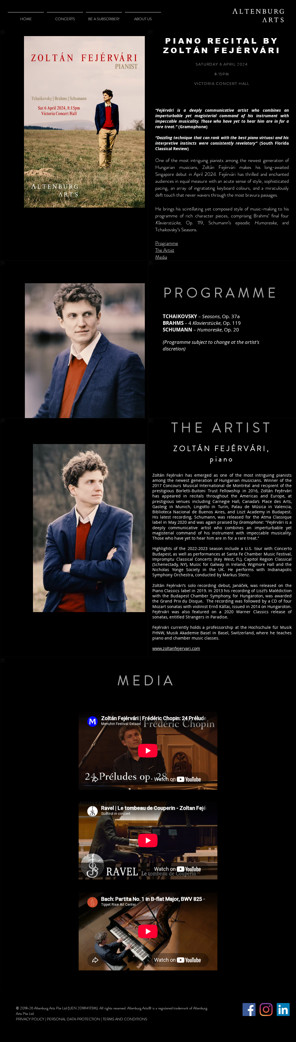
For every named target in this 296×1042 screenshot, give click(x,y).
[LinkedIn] (283, 1009)
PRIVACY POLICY (30, 1019)
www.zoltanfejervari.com (176, 648)
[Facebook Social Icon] (249, 1009)
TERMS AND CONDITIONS (125, 1019)
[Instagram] (266, 1009)
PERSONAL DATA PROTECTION (73, 1019)
